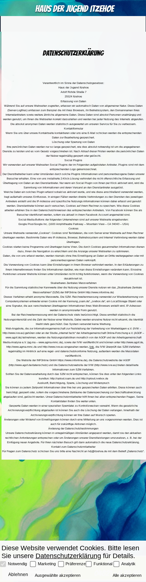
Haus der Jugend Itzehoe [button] (74, 8)
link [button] (91, 346)
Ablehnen (18, 574)
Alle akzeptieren (127, 575)
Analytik (128, 563)
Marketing (47, 563)
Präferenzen (76, 563)
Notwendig (17, 563)
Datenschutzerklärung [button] (68, 556)
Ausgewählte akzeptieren (57, 575)
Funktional (103, 563)
